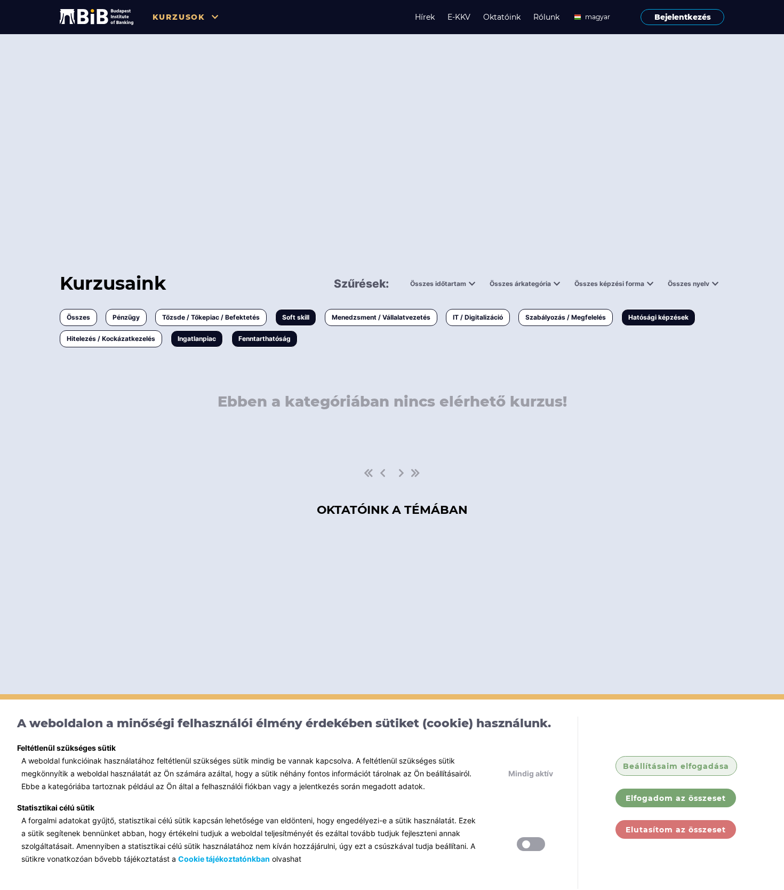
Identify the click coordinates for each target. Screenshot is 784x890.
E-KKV (458, 17)
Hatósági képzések (658, 317)
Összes (78, 317)
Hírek (425, 17)
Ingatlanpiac (197, 339)
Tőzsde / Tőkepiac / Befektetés (211, 317)
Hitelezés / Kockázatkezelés (111, 339)
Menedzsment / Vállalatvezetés (381, 317)
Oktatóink (502, 17)
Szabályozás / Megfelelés (565, 317)
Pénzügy (126, 317)
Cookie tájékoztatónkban (224, 858)
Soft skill (295, 317)
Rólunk (546, 17)
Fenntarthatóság (264, 339)
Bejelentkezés (682, 17)
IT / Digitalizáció (478, 317)
